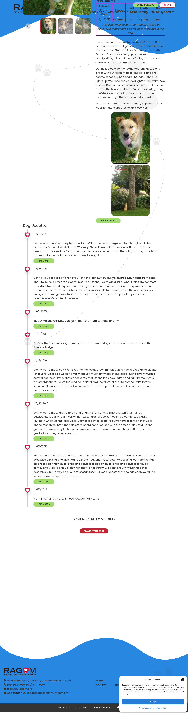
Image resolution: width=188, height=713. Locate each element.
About (168, 12)
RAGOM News (65, 707)
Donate (167, 5)
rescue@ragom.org (19, 689)
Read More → (43, 261)
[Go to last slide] (28, 26)
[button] (183, 680)
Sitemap (83, 707)
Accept (153, 701)
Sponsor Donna (108, 221)
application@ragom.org (38, 693)
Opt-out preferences (146, 708)
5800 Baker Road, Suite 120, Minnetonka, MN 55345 (38, 680)
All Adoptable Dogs (94, 531)
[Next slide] (85, 26)
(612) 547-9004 (26, 684)
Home (99, 680)
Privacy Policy (161, 708)
